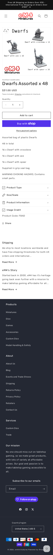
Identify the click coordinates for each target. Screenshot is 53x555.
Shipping (18, 94)
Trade (9, 435)
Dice (8, 319)
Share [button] (8, 223)
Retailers (10, 403)
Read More (8, 262)
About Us (10, 363)
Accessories (12, 332)
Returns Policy (13, 390)
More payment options (26, 131)
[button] (6, 16)
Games (9, 325)
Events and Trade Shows (18, 377)
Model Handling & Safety (18, 345)
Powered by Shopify (36, 550)
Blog (8, 370)
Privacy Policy (13, 396)
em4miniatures (21, 550)
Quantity (6, 99)
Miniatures (11, 312)
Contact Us (11, 410)
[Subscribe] (43, 488)
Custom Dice (12, 338)
